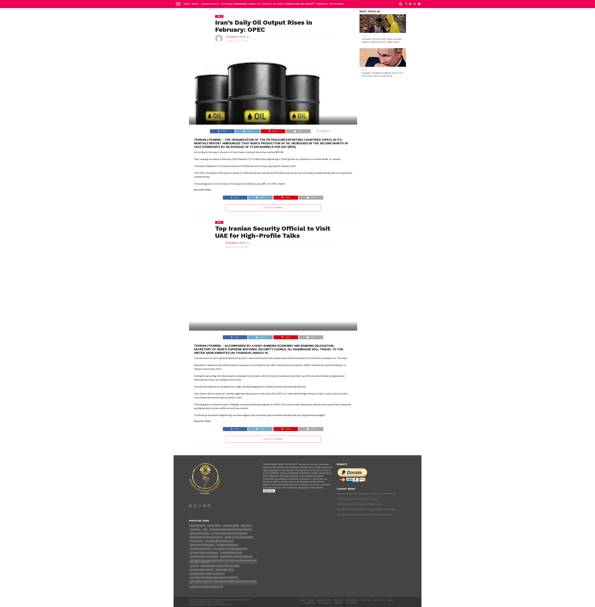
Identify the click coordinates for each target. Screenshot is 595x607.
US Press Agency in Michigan (204, 553)
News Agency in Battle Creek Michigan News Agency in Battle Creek (223, 582)
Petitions (227, 4)
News (195, 4)
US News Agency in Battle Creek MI (207, 574)
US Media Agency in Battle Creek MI (229, 533)
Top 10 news (336, 4)
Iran (205, 530)
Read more (269, 491)
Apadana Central (237, 36)
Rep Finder (307, 3)
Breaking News (197, 526)
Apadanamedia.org (308, 464)
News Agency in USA (199, 533)
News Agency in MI (224, 570)
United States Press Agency (239, 537)
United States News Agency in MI (206, 587)
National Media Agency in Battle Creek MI (230, 530)
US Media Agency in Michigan (204, 557)
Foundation (291, 4)
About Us (254, 4)
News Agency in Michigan (202, 545)
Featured (246, 526)
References (240, 4)
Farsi (280, 4)
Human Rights (209, 4)
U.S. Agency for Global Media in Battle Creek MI (213, 578)
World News (196, 541)
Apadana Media (230, 526)
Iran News (195, 530)
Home (186, 4)
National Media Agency (201, 570)
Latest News (214, 526)
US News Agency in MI (227, 545)
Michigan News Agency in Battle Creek (220, 566)
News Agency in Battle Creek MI (236, 557)
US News (194, 566)
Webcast (322, 4)
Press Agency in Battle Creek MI (206, 537)
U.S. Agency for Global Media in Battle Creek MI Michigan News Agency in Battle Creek (223, 561)
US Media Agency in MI (230, 553)
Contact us (268, 4)
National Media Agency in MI (219, 541)
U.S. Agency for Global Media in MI (230, 549)
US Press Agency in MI (200, 549)
